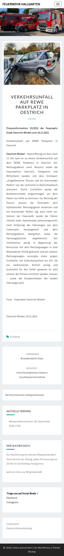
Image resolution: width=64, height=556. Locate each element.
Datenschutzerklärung (19, 528)
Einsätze (15, 336)
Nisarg (32, 551)
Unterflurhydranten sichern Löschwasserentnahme (32, 372)
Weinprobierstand (19, 421)
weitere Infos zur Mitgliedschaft (24, 472)
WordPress (44, 547)
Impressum (12, 523)
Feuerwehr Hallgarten (21, 4)
